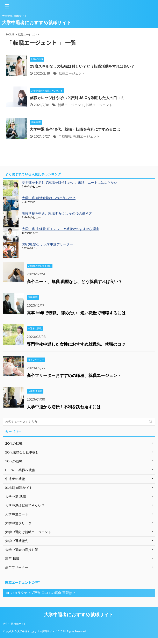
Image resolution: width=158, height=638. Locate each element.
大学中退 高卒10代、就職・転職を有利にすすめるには (75, 129)
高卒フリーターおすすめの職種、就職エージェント (74, 375)
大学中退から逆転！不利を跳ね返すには (64, 406)
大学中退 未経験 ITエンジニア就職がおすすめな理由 (60, 229)
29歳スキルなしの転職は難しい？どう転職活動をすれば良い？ (82, 66)
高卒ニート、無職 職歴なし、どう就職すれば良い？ (74, 281)
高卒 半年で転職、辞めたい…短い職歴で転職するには (76, 312)
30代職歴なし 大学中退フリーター (47, 244)
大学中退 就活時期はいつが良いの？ (49, 198)
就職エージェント (71, 105)
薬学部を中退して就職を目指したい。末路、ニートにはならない (69, 182)
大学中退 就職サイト (14, 623)
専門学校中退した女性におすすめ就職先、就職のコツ (76, 344)
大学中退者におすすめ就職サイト (37, 22)
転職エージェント (72, 73)
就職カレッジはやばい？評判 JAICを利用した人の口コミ (77, 98)
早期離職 (65, 136)
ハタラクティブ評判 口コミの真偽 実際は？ (43, 593)
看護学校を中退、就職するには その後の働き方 (57, 213)
